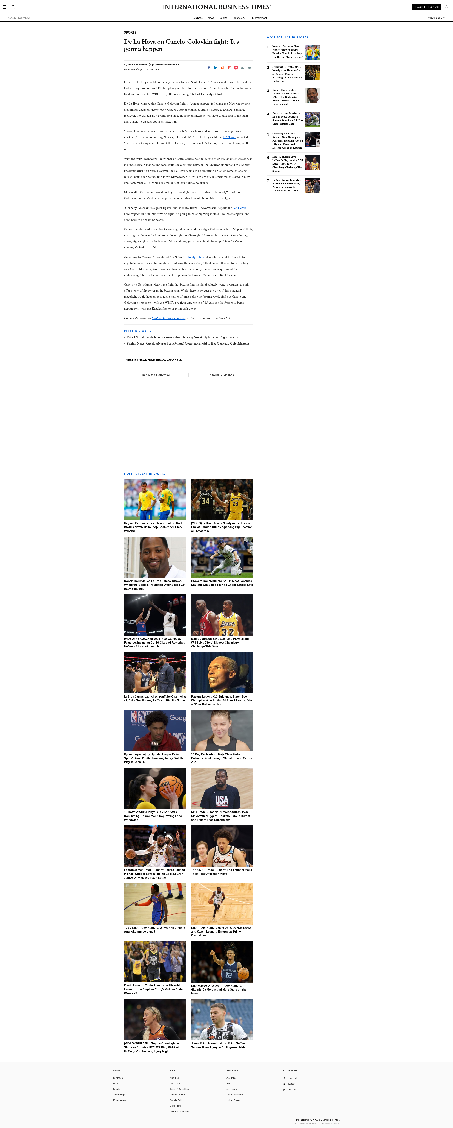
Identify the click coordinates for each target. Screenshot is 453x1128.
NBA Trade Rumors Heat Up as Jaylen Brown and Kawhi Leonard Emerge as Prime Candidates (221, 931)
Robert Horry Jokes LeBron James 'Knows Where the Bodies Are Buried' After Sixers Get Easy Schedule (154, 584)
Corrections (176, 1105)
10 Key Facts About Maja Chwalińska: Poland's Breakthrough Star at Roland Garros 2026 (221, 758)
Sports (223, 17)
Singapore (231, 1089)
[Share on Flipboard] (229, 68)
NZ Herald (240, 208)
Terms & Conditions (180, 1089)
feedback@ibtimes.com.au (168, 318)
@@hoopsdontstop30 (165, 64)
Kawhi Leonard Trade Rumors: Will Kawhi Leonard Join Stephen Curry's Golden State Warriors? (153, 989)
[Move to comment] (249, 68)
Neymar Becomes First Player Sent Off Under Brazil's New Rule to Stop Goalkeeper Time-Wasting (154, 527)
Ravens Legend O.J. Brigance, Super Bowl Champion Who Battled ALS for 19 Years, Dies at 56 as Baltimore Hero (222, 700)
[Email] (243, 68)
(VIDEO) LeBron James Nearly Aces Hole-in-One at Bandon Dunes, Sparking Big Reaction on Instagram (222, 527)
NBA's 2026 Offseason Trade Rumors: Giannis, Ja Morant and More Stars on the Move (218, 989)
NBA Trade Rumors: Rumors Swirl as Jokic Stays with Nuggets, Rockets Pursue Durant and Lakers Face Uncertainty (220, 816)
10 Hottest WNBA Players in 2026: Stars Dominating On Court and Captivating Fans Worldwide (153, 816)
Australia (231, 1078)
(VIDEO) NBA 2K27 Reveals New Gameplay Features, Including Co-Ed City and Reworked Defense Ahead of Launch (154, 642)
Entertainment (259, 17)
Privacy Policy (177, 1094)
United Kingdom (234, 1094)
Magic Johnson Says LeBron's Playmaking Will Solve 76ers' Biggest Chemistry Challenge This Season (220, 642)
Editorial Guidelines (221, 375)
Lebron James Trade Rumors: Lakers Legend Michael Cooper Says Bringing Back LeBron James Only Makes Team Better (154, 873)
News (211, 17)
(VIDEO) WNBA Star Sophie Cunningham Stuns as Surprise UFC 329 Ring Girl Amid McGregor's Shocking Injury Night (152, 1047)
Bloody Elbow (195, 257)
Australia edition (436, 17)
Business (198, 17)
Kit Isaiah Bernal (137, 64)
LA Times (229, 137)
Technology (238, 17)
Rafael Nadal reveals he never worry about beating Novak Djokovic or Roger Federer (183, 337)
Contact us (175, 1083)
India (228, 1083)
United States (233, 1100)
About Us (174, 1078)
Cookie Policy (177, 1100)
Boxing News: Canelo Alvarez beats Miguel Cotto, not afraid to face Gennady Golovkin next (188, 343)
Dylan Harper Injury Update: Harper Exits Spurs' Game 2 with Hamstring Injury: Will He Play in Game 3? (154, 758)
